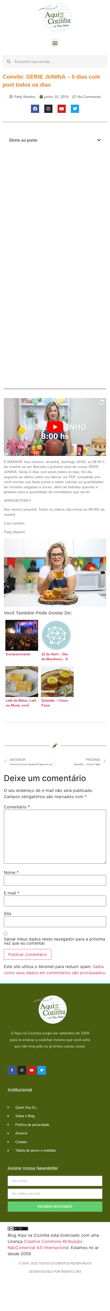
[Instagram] (48, 109)
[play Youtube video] (55, 427)
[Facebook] (35, 109)
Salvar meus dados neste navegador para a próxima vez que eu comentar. (54, 941)
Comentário (17, 807)
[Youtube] (62, 109)
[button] (55, 43)
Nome (11, 872)
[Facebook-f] (12, 1070)
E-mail (11, 893)
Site (7, 913)
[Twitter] (75, 109)
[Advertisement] (55, 208)
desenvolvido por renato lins (55, 1271)
